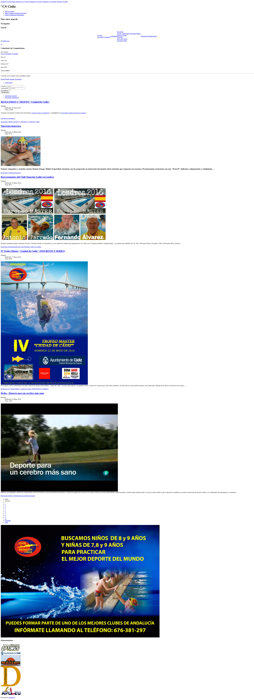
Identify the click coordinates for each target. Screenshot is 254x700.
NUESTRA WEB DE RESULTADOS (73, 113)
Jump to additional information (14, 15)
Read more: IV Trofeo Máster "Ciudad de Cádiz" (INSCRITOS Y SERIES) (25, 389)
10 (5, 519)
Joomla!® (12, 697)
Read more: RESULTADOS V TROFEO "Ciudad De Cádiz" (20, 122)
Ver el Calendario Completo (9, 54)
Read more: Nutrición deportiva (11, 173)
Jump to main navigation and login (15, 13)
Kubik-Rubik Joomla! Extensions (11, 79)
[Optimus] (11, 651)
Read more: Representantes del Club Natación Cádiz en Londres (21, 247)
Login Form (8, 82)
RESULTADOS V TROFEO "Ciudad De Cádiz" (25, 102)
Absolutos (133, 33)
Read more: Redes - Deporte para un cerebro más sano (18, 496)
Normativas (144, 36)
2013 (122, 39)
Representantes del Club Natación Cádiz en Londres (27, 177)
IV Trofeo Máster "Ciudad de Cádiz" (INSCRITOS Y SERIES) (33, 251)
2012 (118, 39)
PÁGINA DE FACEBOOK (40, 113)
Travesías (120, 41)
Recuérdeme (5, 90)
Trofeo (125, 35)
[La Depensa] (11, 686)
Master (138, 33)
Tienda (150, 36)
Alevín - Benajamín (123, 33)
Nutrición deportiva (11, 126)
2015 (125, 39)
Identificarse (5, 92)
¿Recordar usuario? (11, 96)
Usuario (3, 86)
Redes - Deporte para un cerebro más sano (22, 393)
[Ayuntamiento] (11, 654)
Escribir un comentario (8, 118)
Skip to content (9, 11)
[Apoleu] (11, 694)
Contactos (107, 37)
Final (6, 522)
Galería (154, 36)
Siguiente (8, 520)
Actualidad (113, 36)
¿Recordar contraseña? (12, 97)
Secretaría (100, 37)
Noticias (119, 35)
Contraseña (4, 88)
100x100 (120, 37)
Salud (125, 41)
